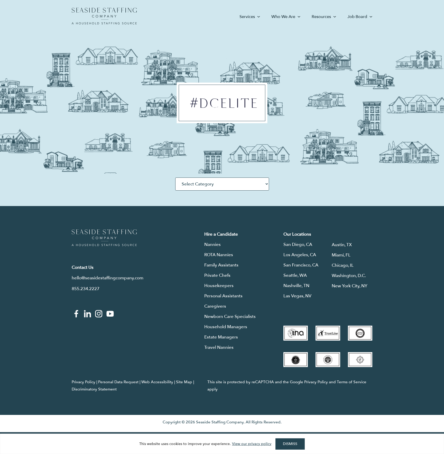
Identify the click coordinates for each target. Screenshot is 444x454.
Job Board (357, 17)
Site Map (184, 382)
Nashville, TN (296, 286)
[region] (222, 444)
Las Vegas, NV (297, 296)
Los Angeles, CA (299, 255)
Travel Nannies (219, 347)
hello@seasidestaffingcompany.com (107, 278)
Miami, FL (341, 255)
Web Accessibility (157, 382)
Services (247, 17)
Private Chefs (217, 275)
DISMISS (290, 443)
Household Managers (225, 327)
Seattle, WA (295, 275)
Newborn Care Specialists (230, 316)
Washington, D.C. (349, 276)
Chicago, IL (343, 265)
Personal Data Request (118, 382)
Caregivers (215, 306)
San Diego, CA (297, 244)
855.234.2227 (85, 289)
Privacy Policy (83, 382)
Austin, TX (342, 245)
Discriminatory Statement (94, 389)
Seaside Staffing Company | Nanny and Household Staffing (104, 16)
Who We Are (283, 17)
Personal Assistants (223, 296)
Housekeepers (219, 286)
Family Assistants (221, 265)
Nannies (212, 244)
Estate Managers (221, 337)
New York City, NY (349, 286)
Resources (321, 17)
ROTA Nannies (218, 255)
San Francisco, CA (300, 265)
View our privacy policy (251, 443)
